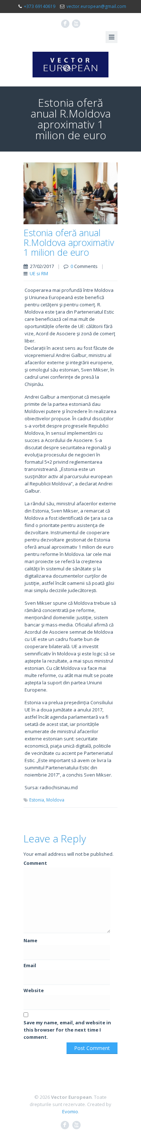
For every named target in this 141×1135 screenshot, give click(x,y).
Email (30, 965)
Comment (35, 863)
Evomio (70, 1111)
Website (34, 990)
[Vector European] (70, 64)
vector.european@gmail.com (96, 6)
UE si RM (39, 273)
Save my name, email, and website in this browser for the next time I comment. (67, 1029)
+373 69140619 (39, 6)
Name (30, 940)
